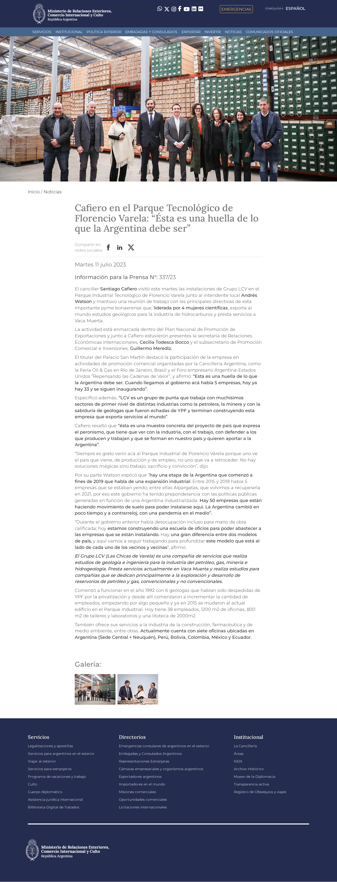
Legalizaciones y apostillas (50, 746)
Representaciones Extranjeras (144, 761)
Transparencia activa (251, 784)
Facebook (108, 247)
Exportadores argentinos (140, 776)
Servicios (41, 32)
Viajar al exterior (42, 761)
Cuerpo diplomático (45, 792)
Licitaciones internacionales (143, 807)
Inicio (34, 192)
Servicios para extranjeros (50, 769)
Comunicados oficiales (269, 32)
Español (295, 8)
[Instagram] (173, 9)
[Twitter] (166, 9)
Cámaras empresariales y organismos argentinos (161, 769)
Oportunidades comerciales (143, 799)
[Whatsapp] (159, 9)
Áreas (238, 753)
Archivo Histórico (249, 769)
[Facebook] (180, 9)
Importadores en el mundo (142, 784)
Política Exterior (104, 32)
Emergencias (236, 9)
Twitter (131, 247)
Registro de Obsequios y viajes (260, 792)
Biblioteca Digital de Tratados (53, 807)
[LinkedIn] (194, 8)
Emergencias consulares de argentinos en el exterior (164, 746)
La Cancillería (245, 746)
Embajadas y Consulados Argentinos (150, 753)
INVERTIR (213, 32)
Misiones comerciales (137, 792)
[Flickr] (200, 8)
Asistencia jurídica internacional (55, 799)
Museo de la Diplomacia (254, 776)
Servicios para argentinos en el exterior (61, 753)
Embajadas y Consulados (151, 32)
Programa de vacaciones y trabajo (57, 776)
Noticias (233, 32)
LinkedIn (120, 247)
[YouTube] (187, 9)
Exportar (191, 32)
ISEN (238, 761)
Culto (32, 784)
